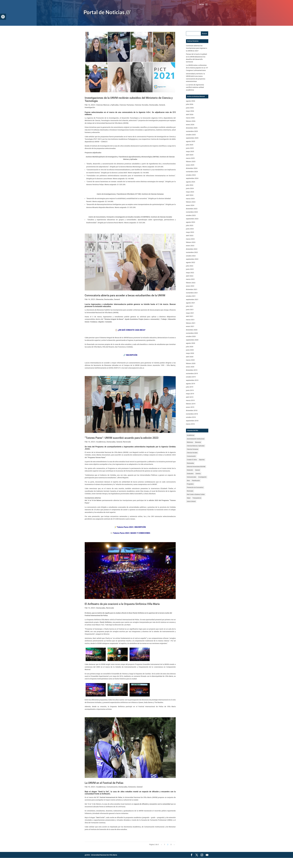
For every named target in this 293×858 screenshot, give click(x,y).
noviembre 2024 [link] (192, 172)
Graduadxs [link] (190, 473)
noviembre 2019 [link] (192, 373)
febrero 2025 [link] (190, 161)
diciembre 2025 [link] (191, 128)
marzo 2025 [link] (190, 158)
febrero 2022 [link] (190, 283)
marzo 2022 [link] (190, 279)
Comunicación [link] (112, 787)
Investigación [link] (90, 107)
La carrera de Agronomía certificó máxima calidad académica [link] (195, 87)
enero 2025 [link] (190, 165)
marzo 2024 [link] (190, 199)
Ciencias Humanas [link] (126, 105)
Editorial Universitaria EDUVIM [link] (196, 466)
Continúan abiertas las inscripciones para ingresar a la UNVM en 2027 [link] (196, 48)
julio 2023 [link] (189, 225)
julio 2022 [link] (189, 266)
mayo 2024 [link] (190, 192)
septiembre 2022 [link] (192, 259)
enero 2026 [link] (190, 124)
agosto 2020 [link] (190, 343)
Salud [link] (188, 498)
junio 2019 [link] (190, 390)
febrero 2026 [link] (190, 121)
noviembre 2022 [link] (192, 252)
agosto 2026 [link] (190, 101)
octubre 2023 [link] (191, 215)
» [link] (174, 844)
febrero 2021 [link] (190, 323)
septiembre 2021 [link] (192, 299)
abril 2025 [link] (189, 155)
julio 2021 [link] (189, 306)
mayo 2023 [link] (190, 232)
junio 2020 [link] (190, 350)
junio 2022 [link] (190, 269)
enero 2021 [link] (190, 326)
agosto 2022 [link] (190, 262)
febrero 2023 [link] (190, 242)
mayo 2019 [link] (190, 394)
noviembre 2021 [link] (192, 293)
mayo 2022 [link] (190, 273)
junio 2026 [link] (190, 108)
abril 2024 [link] (189, 195)
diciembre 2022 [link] (191, 249)
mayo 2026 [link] (190, 111)
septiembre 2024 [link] (192, 178)
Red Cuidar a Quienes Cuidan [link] (196, 494)
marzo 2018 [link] (190, 424)
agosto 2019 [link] (190, 383)
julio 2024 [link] (189, 185)
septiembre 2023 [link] (192, 219)
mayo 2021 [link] (190, 313)
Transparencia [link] (197, 498)
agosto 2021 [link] (190, 303)
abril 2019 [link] (189, 397)
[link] (3, 17)
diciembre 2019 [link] (191, 370)
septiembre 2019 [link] (192, 380)
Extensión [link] (132, 787)
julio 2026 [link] (189, 104)
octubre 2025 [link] (191, 135)
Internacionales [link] (191, 477)
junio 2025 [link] (190, 148)
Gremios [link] (198, 473)
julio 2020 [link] (189, 347)
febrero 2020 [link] (190, 363)
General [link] (162, 105)
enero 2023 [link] (190, 246)
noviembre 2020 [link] (192, 333)
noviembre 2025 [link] (192, 131)
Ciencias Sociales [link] (141, 105)
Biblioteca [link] (190, 442)
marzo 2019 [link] (190, 400)
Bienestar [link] (99, 299)
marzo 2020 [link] (190, 360)
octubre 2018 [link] (191, 417)
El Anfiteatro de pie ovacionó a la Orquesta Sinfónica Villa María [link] (122, 604)
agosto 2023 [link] (190, 222)
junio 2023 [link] (190, 229)
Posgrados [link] (190, 484)
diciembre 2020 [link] (191, 330)
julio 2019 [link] (189, 387)
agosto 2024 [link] (190, 182)
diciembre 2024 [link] (191, 168)
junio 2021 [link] (190, 309)
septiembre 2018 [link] (192, 421)
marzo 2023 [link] (190, 239)
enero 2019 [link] (190, 407)
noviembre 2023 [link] (192, 212)
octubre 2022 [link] (191, 256)
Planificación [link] (196, 480)
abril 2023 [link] (189, 235)
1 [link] (164, 844)
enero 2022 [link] (190, 286)
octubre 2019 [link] (191, 377)
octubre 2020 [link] (191, 336)
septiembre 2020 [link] (192, 340)
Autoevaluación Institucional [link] (195, 439)
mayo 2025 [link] (190, 151)
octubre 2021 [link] (191, 296)
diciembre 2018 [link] (191, 410)
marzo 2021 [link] (190, 320)
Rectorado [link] (127, 442)
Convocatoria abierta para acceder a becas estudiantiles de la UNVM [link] (125, 295)
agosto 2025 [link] (190, 141)
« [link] (161, 844)
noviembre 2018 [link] (192, 414)
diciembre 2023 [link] (191, 209)
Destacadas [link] (153, 105)
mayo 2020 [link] (190, 353)
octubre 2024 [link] (191, 175)
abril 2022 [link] (189, 276)
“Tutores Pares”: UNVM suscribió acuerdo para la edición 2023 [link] (121, 437)
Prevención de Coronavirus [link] (195, 487)
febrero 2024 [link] (190, 202)
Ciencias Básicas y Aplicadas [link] (107, 105)
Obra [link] (188, 480)
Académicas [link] (101, 442)
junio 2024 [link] (190, 188)
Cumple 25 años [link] (192, 459)
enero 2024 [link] (190, 205)
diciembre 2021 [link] (191, 289)
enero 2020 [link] (190, 367)
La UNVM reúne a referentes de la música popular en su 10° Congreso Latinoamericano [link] (197, 67)
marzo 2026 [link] (190, 118)
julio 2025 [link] (189, 145)
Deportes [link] (202, 459)
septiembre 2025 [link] (192, 138)
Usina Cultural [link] (191, 501)
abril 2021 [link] (189, 316)
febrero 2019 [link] (190, 404)
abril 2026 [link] (189, 114)
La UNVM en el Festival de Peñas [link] (104, 782)
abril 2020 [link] (189, 357)
